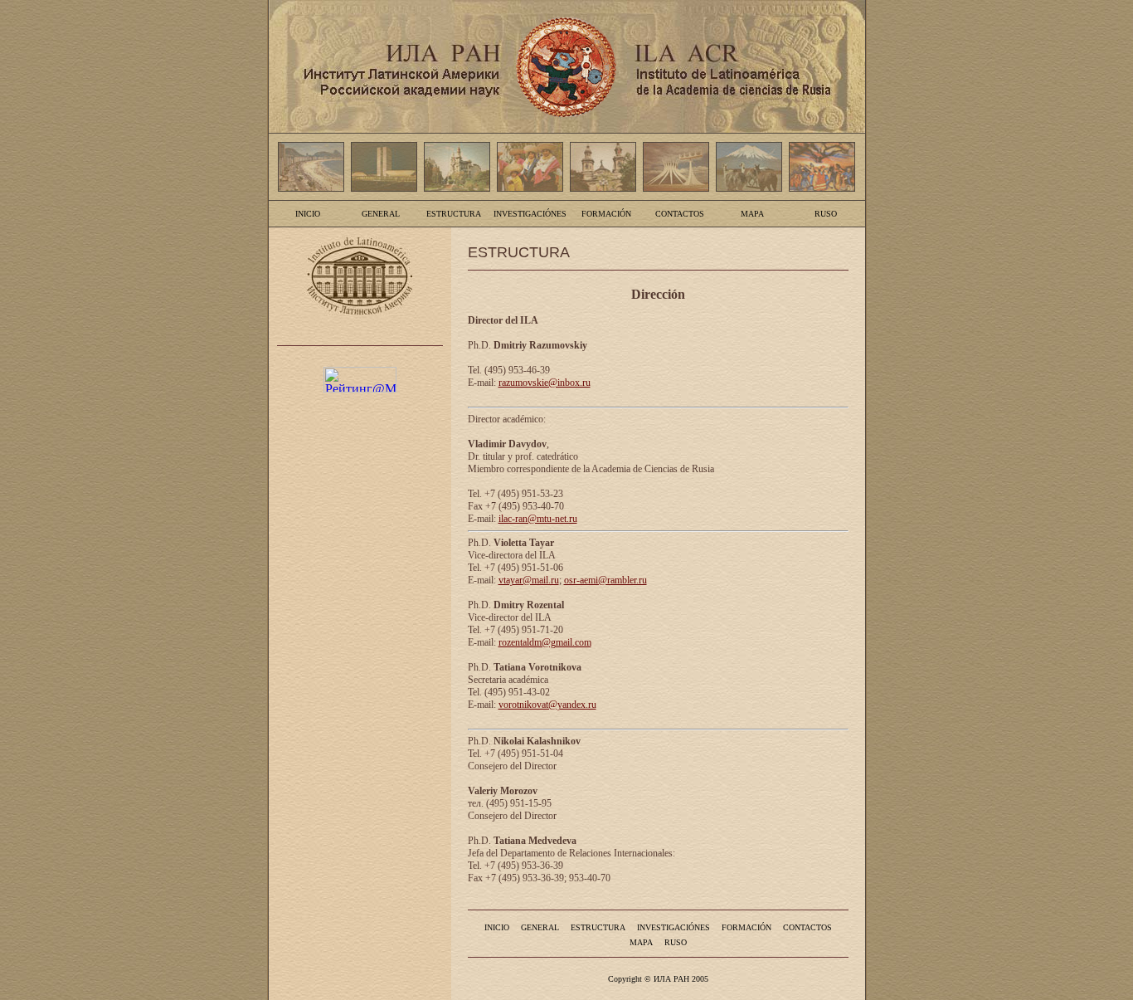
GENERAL (381, 213)
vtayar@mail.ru (528, 580)
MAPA (752, 213)
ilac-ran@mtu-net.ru (537, 518)
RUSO (825, 213)
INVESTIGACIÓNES (530, 213)
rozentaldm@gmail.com (544, 642)
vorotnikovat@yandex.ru (547, 704)
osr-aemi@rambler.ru (605, 580)
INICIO (307, 213)
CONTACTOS (679, 213)
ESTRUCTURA (453, 213)
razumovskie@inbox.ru (544, 382)
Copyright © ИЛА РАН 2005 (658, 978)
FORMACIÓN (606, 213)
